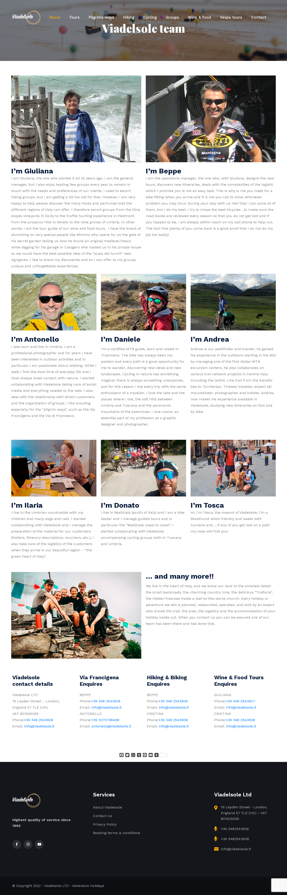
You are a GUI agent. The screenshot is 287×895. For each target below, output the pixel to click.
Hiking (128, 17)
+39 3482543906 (235, 829)
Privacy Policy (105, 824)
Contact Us (102, 816)
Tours (74, 17)
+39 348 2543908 (173, 720)
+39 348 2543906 (38, 720)
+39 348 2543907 (240, 701)
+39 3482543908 (235, 839)
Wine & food (199, 17)
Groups (172, 17)
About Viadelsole (107, 807)
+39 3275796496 (105, 720)
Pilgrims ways (101, 17)
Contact (258, 17)
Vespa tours (231, 17)
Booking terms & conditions (116, 833)
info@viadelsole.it (39, 726)
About (54, 17)
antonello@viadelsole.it (111, 726)
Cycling (150, 17)
